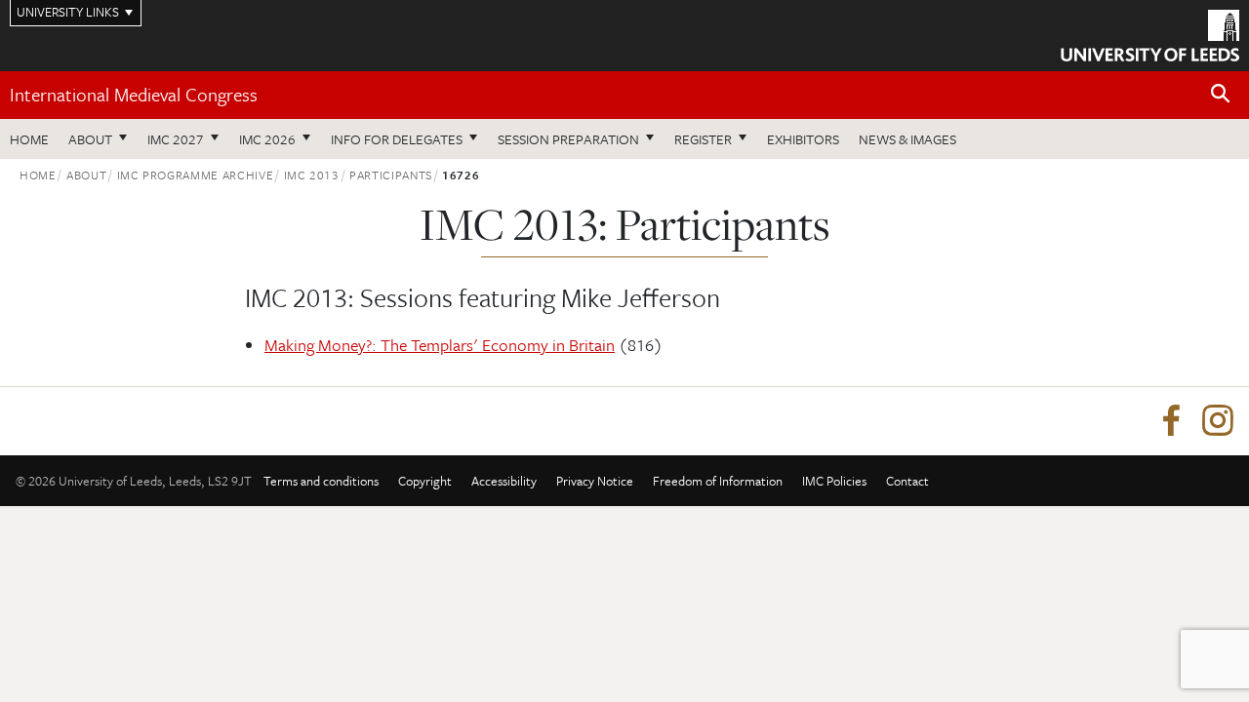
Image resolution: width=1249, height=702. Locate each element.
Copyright (425, 480)
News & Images (907, 139)
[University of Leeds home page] (1150, 33)
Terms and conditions (321, 480)
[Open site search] (1220, 94)
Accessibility (504, 480)
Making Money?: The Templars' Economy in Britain (439, 344)
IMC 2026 (267, 139)
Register (703, 139)
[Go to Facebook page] (1171, 421)
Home (29, 139)
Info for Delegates (397, 139)
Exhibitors (803, 139)
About (90, 139)
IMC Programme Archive (195, 174)
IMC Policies (834, 480)
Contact (907, 480)
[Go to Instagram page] (1217, 421)
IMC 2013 (312, 174)
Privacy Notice (594, 480)
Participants (390, 174)
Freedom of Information (718, 480)
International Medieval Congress (134, 94)
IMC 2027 (175, 139)
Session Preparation (568, 139)
